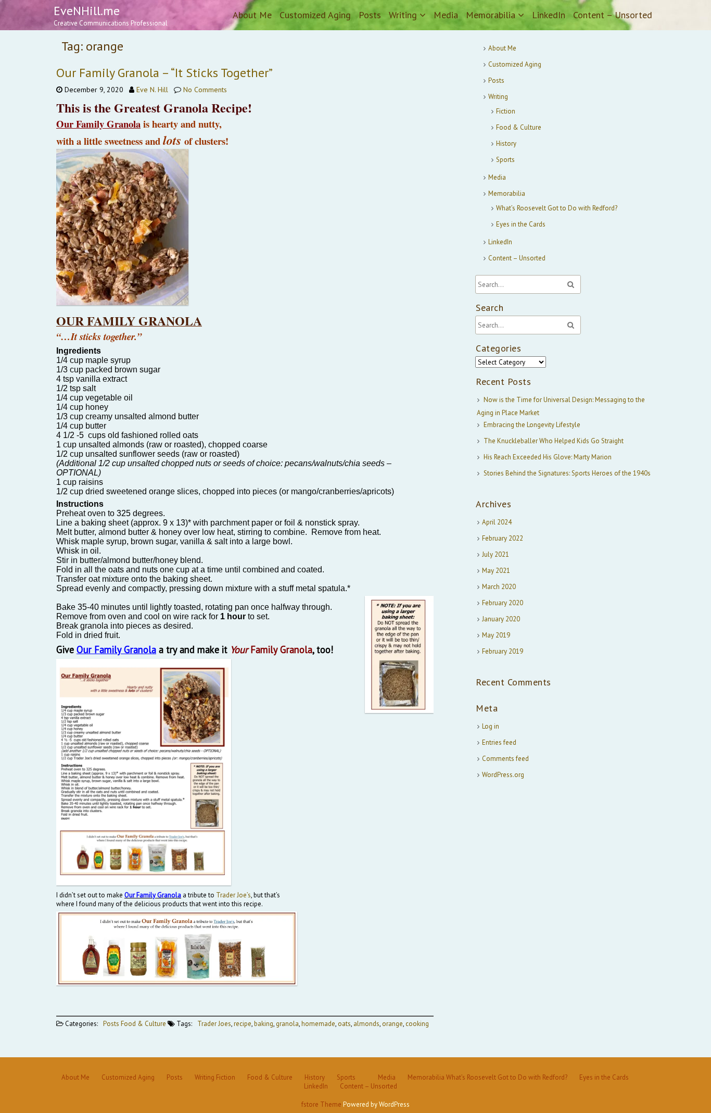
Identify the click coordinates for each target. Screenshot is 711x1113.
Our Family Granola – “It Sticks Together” (164, 73)
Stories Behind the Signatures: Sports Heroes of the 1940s (567, 473)
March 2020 (499, 586)
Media (446, 15)
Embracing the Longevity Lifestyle (532, 424)
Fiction (505, 111)
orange (392, 1023)
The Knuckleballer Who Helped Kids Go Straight (554, 440)
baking (263, 1023)
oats (344, 1023)
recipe (242, 1023)
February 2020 (502, 602)
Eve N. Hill (152, 89)
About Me (252, 15)
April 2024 (497, 522)
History (506, 143)
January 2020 (501, 619)
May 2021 (496, 570)
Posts (370, 15)
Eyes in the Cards (520, 224)
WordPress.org (503, 774)
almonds (366, 1023)
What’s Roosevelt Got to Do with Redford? (556, 208)
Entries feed (499, 742)
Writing (403, 15)
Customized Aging (315, 15)
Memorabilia (490, 15)
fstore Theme (322, 1104)
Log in (490, 726)
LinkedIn (548, 15)
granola (287, 1023)
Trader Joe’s (233, 895)
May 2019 (496, 635)
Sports (505, 159)
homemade (318, 1023)
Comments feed (505, 758)
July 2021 (495, 554)
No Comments (205, 89)
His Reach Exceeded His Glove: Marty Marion (548, 457)
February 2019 (502, 651)
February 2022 (502, 538)
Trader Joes (214, 1023)
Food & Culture (143, 1023)
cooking (417, 1023)
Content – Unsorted (612, 15)
